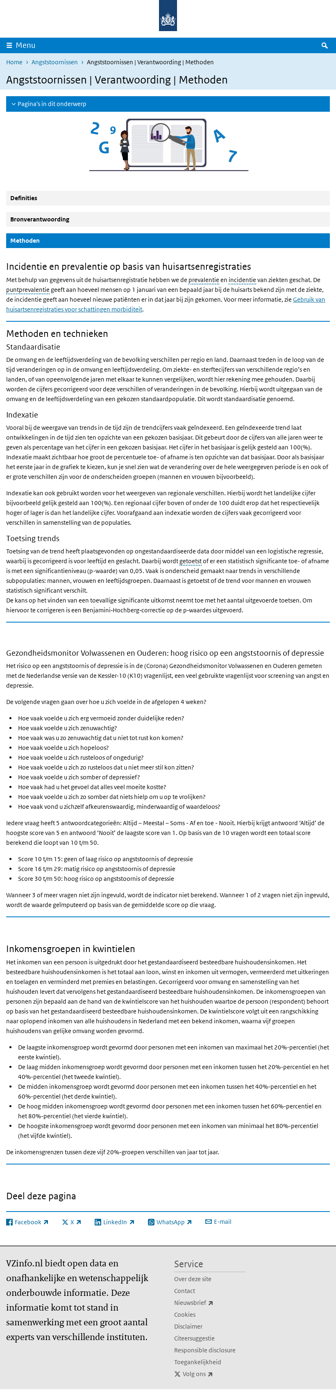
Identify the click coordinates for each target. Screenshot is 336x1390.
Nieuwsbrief (210, 1302)
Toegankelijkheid (197, 1362)
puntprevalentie (28, 289)
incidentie (242, 280)
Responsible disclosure (205, 1350)
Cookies (184, 1314)
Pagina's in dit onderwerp (52, 104)
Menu (26, 45)
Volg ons (214, 1374)
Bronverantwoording (39, 219)
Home (14, 62)
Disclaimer (188, 1326)
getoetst (190, 561)
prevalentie (203, 280)
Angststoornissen (55, 62)
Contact (184, 1291)
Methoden (44, 240)
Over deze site (192, 1279)
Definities (23, 198)
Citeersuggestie (194, 1338)
